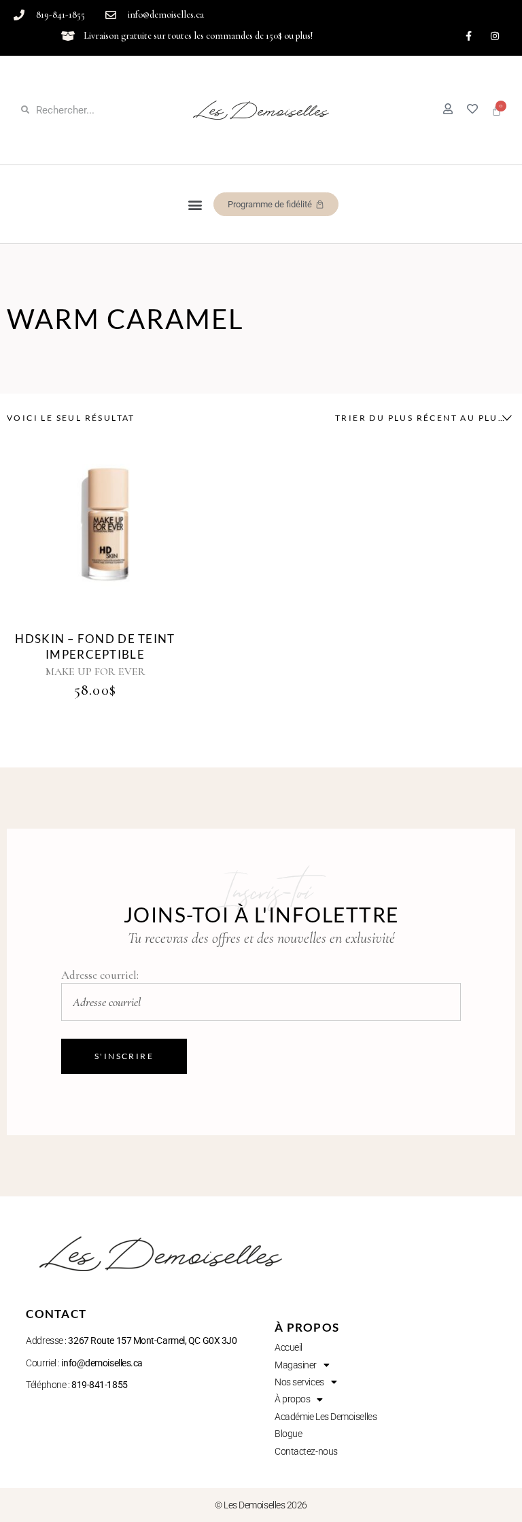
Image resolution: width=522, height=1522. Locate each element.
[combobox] (420, 418)
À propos (292, 1399)
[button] (195, 204)
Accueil (288, 1347)
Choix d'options (79, 524)
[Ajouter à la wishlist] (111, 538)
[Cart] (496, 110)
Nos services (299, 1382)
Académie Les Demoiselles (326, 1416)
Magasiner (296, 1365)
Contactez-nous (306, 1451)
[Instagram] (495, 35)
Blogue (288, 1433)
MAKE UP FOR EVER (95, 671)
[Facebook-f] (468, 35)
